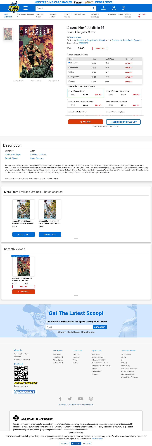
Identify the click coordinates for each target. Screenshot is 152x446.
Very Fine (74, 67)
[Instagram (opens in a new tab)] (91, 400)
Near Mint (74, 63)
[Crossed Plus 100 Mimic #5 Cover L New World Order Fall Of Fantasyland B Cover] (23, 209)
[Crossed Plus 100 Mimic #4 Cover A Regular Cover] (23, 266)
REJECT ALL (87, 443)
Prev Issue (19, 81)
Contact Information (21, 354)
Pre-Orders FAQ (97, 371)
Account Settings (97, 357)
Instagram (76, 357)
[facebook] (60, 400)
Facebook (76, 354)
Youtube (75, 363)
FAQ (122, 360)
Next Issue (53, 81)
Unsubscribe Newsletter (129, 368)
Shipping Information (128, 374)
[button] (25, 8)
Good (72, 81)
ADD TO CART (23, 234)
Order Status (96, 354)
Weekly (62, 332)
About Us (18, 350)
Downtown (57, 354)
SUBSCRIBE (99, 327)
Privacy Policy (125, 366)
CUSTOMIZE (65, 443)
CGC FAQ (124, 363)
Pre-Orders (95, 374)
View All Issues (36, 81)
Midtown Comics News (22, 360)
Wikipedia (17, 357)
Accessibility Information (129, 377)
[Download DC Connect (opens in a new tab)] (29, 392)
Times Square (58, 360)
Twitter (75, 360)
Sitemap (123, 357)
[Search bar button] (93, 8)
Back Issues (88, 332)
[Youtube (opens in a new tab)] (80, 400)
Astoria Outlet (58, 363)
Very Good (74, 77)
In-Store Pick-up (126, 354)
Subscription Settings (99, 360)
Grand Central (58, 357)
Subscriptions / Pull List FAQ (101, 366)
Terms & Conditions (127, 371)
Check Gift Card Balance (100, 363)
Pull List (94, 368)
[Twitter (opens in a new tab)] (70, 400)
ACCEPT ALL (76, 443)
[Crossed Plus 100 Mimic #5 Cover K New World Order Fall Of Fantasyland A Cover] (50, 209)
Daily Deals (73, 332)
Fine (72, 72)
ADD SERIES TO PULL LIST (124, 122)
